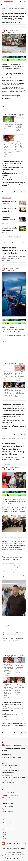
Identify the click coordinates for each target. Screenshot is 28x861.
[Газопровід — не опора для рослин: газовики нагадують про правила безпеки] (22, 228)
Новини (4, 10)
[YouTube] (21, 844)
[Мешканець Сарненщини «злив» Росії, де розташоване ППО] (22, 209)
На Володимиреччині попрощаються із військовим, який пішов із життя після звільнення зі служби (13, 167)
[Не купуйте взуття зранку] (22, 203)
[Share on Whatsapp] (14, 858)
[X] (19, 844)
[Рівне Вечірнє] (10, 1)
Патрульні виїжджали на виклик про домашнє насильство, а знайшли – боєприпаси (13, 173)
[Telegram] (25, 844)
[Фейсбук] (17, 844)
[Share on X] (10, 858)
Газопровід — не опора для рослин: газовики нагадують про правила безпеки (9, 228)
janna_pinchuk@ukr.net (7, 775)
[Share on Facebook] (7, 858)
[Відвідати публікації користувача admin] (3, 31)
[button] (3, 1)
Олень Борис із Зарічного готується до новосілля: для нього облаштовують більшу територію (14, 184)
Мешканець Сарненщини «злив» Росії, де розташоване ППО (9, 210)
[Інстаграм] (23, 844)
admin (7, 30)
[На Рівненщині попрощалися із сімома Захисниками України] (22, 219)
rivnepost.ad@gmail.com (19, 777)
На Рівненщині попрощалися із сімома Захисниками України (8, 219)
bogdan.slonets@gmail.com (8, 772)
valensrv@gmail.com (7, 768)
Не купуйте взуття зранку (9, 201)
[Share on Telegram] (17, 858)
